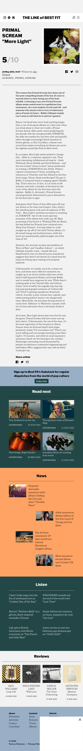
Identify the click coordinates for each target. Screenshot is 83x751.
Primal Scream (12, 33)
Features (33, 720)
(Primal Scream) (25, 78)
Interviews (16, 425)
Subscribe (41, 381)
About (12, 713)
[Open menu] (78, 17)
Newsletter (14, 716)
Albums (8, 78)
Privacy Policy (34, 744)
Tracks (32, 723)
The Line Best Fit (41, 17)
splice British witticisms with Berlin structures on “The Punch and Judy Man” (23, 632)
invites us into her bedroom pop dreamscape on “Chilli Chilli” (57, 631)
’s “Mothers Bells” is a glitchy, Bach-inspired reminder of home (24, 615)
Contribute (14, 726)
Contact (13, 723)
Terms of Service (17, 744)
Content (33, 713)
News (32, 716)
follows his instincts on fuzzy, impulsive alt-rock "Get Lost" (58, 615)
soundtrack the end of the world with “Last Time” (56, 598)
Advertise (13, 720)
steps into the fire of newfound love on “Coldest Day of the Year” (23, 598)
